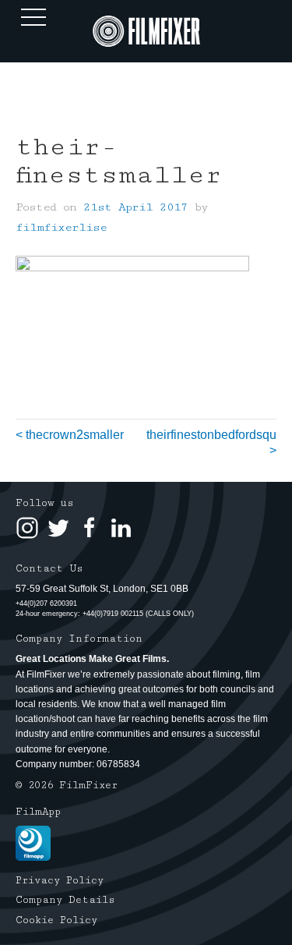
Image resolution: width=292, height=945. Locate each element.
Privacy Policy (60, 880)
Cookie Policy (56, 920)
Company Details (65, 900)
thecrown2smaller (75, 434)
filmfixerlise (61, 227)
